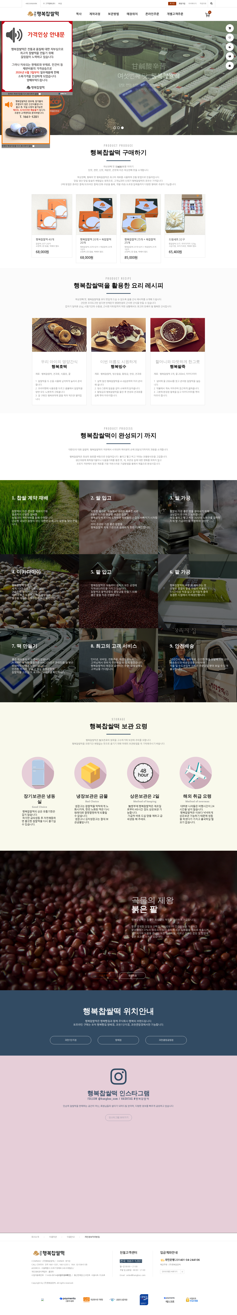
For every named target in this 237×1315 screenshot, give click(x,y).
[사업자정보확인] (64, 1275)
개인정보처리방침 (92, 1237)
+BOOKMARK (31, 4)
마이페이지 (192, 4)
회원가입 (182, 4)
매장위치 (132, 14)
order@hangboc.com (135, 1275)
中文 (60, 4)
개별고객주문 (175, 14)
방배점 (118, 1040)
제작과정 (94, 14)
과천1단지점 (71, 1040)
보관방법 (113, 14)
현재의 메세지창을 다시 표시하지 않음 (23, 94)
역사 (79, 14)
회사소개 (35, 1237)
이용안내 (70, 1237)
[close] (62, 94)
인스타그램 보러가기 (118, 1117)
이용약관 (53, 1237)
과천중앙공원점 (166, 1040)
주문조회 (203, 4)
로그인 (172, 4)
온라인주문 (152, 14)
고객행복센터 (50, 4)
